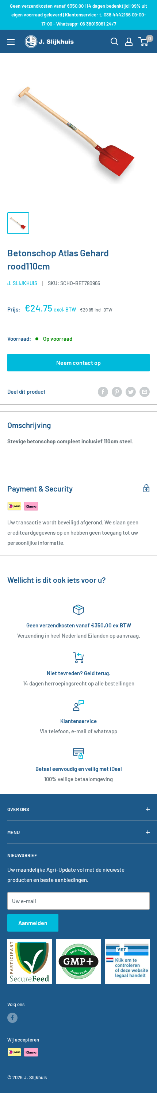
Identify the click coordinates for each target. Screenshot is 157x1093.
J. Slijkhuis (22, 283)
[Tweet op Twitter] (131, 391)
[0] (143, 41)
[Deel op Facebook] (103, 391)
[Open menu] (11, 42)
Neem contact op (78, 362)
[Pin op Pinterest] (117, 391)
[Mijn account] (129, 42)
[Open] (115, 42)
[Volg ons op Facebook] (12, 1018)
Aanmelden (32, 922)
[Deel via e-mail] (144, 391)
